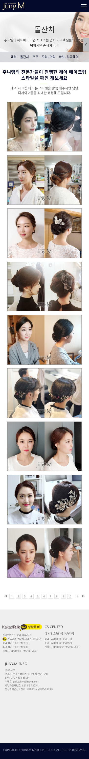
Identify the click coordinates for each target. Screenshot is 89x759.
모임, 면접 (48, 57)
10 (69, 596)
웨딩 (14, 57)
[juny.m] (13, 6)
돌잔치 (24, 57)
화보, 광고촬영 (68, 57)
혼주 (35, 57)
